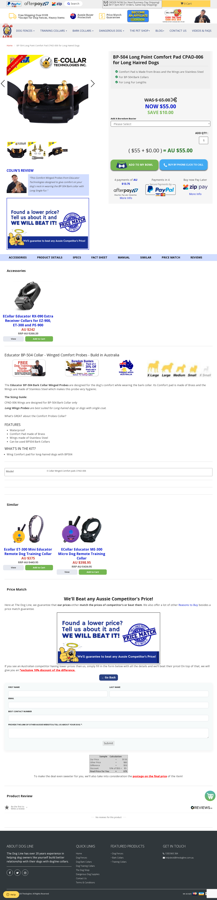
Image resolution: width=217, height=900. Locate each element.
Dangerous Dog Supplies (87, 874)
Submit (108, 743)
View (13, 338)
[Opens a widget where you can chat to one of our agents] (11, 895)
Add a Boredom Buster (123, 118)
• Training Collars (119, 861)
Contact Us (178, 30)
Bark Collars (82, 30)
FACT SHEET (99, 257)
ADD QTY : (201, 133)
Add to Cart (39, 338)
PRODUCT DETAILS (49, 257)
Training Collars (53, 30)
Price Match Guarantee (113, 16)
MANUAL (124, 257)
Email (11, 698)
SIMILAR (145, 257)
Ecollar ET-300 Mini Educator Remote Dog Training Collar (28, 551)
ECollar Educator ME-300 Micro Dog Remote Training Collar (81, 554)
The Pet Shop (139, 30)
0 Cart (187, 3)
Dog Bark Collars (84, 861)
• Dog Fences (117, 853)
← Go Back (108, 677)
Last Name (114, 687)
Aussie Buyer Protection (85, 16)
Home (10, 45)
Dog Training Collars (85, 865)
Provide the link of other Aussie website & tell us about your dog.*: (45, 724)
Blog (159, 30)
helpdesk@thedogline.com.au (179, 857)
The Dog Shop (82, 870)
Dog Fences (24, 30)
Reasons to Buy (188, 605)
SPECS (77, 257)
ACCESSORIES (18, 257)
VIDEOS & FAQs (201, 30)
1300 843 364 (171, 853)
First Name (14, 687)
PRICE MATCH (171, 257)
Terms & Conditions (85, 882)
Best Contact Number (20, 711)
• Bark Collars (117, 857)
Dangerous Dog (111, 30)
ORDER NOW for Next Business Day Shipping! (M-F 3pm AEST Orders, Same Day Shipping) (134, 3)
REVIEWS (196, 257)
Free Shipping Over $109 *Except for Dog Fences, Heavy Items (41, 16)
